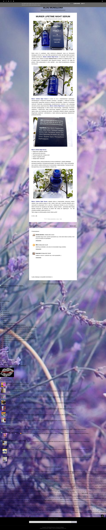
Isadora (54, 486)
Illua (24, 486)
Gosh (23, 484)
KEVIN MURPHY (47, 488)
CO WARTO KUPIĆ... (85, 478)
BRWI (81, 476)
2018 (3, 307)
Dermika (15, 481)
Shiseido (96, 505)
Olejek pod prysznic (56, 498)
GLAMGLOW (8, 484)
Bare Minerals (91, 473)
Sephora (75, 505)
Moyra (18, 496)
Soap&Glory (41, 507)
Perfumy (62, 500)
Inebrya (32, 486)
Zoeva (19, 513)
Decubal (91, 479)
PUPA (41, 503)
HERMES (71, 484)
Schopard (41, 505)
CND (79, 478)
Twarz (61, 218)
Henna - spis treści (7, 429)
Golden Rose (18, 484)
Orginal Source (84, 498)
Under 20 (30, 510)
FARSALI (44, 483)
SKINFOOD (28, 507)
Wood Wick (27, 512)
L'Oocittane (5, 491)
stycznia (5, 352)
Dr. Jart (50, 481)
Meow (70, 495)
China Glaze (47, 478)
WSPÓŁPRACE (34, 512)
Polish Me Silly (43, 502)
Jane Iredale (78, 486)
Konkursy (90, 488)
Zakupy (90, 512)
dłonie (33, 481)
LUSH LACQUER (21, 493)
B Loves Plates (69, 473)
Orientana (90, 498)
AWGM (63, 473)
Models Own (103, 495)
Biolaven (104, 474)
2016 (3, 354)
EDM (79, 481)
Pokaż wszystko (103, 465)
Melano (60, 495)
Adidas (39, 471)
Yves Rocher (75, 512)
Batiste (5, 474)
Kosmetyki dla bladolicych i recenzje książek (14, 440)
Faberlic (36, 483)
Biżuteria (20, 476)
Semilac (67, 505)
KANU (26, 488)
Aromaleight (7, 473)
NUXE (102, 496)
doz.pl (42, 481)
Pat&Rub (38, 500)
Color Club (3, 479)
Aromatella (13, 473)
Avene (57, 473)
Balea (73, 473)
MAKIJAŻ (80, 493)
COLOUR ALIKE (38, 479)
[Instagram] (13, 1)
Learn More (76, 3)
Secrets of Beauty (61, 505)
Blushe (35, 476)
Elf (86, 481)
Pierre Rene (2, 502)
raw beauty (55, 503)
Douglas (37, 481)
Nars (70, 496)
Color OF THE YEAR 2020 (21, 479)
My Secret (43, 496)
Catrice (24, 478)
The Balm (2, 508)
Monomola (5, 496)
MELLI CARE (65, 495)
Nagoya (51, 496)
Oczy (5, 498)
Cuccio (48, 479)
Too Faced (45, 508)
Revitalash (93, 503)
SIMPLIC (17, 507)
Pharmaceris (87, 500)
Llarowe (96, 491)
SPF (61, 507)
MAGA (50, 493)
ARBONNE (100, 471)
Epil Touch (95, 481)
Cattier (27, 478)
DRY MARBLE (62, 481)
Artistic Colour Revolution (28, 473)
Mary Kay (24, 495)
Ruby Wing (31, 505)
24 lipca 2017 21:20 (43, 244)
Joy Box (8, 488)
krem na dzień (86, 489)
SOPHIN (45, 507)
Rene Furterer (87, 503)
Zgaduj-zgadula (10, 513)
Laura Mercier (58, 491)
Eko (82, 481)
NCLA (88, 496)
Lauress (63, 491)
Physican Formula (94, 500)
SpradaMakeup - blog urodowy (11, 432)
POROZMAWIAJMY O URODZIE (85, 502)
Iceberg (7, 486)
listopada (5, 313)
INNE (47, 486)
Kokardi (82, 488)
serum (57, 218)
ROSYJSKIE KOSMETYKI (10, 505)
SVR (83, 507)
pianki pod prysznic (102, 500)
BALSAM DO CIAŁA (80, 473)
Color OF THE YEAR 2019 (11, 479)
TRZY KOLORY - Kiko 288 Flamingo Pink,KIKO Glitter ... (17, 332)
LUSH (15, 493)
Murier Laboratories (52, 218)
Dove (40, 481)
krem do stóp (80, 489)
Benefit (62, 474)
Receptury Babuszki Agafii (69, 503)
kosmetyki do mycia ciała (21, 489)
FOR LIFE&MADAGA (77, 483)
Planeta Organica (12, 502)
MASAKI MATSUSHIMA (31, 495)
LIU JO (93, 491)
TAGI (105, 507)
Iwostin (61, 486)
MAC (32, 493)
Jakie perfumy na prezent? (13, 449)
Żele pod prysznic (34, 513)
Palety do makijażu (7, 500)
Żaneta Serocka (40, 234)
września (5, 317)
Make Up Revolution (73, 493)
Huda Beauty (103, 484)
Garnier (93, 483)
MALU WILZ (91, 493)
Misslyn (95, 495)
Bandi (86, 473)
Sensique (71, 505)
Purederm (45, 503)
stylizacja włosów (74, 507)
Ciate (59, 478)
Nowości (92, 496)
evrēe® (30, 483)
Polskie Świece (57, 502)
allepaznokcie (62, 471)
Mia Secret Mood (75, 495)
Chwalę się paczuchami (12, 418)
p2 (105, 498)
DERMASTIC (10, 481)
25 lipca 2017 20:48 (46, 253)
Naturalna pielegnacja (77, 496)
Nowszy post (33, 226)
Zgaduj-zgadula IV (10, 413)
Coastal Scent (93, 478)
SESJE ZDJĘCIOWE (85, 505)
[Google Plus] (11, 1)
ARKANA (2, 473)
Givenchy (104, 483)
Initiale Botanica (42, 486)
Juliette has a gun (13, 488)
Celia (31, 478)
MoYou (15, 496)
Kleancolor (69, 488)
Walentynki (104, 510)
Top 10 (49, 508)
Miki (37, 244)
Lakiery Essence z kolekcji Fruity (14, 407)
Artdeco (18, 473)
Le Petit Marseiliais (70, 491)
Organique (78, 498)
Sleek (32, 507)
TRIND (81, 508)
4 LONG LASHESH (6, 471)
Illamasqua (21, 486)
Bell (47, 474)
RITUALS (2, 505)
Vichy (76, 510)
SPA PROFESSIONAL (55, 507)
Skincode (24, 507)
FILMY (64, 483)
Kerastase (42, 488)
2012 (3, 361)
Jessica (88, 486)
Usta (40, 510)
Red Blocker (77, 503)
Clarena (68, 478)
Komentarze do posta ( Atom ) (56, 283)
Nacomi (47, 496)
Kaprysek (38, 253)
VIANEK (73, 510)
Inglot (35, 486)
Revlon (97, 503)
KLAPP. (65, 488)
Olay (47, 498)
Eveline (17, 483)
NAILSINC (59, 496)
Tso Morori (100, 508)
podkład (27, 502)
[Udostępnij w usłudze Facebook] (36, 216)
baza (8, 474)
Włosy (22, 512)
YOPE (67, 512)
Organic (74, 498)
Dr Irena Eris (46, 481)
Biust (17, 476)
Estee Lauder (11, 483)
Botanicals (60, 476)
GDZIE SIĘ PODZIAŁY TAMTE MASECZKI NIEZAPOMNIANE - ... (19, 331)
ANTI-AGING (88, 471)
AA (27, 471)
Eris (102, 481)
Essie (6, 483)
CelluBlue (35, 478)
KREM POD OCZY (99, 489)
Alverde (70, 471)
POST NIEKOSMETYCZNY (7, 503)
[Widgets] (102, 516)
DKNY (31, 481)
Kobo (77, 488)
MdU (58, 495)
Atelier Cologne (43, 473)
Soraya (49, 507)
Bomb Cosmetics (47, 476)
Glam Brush (2, 484)
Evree (27, 483)
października (6, 315)
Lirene (90, 491)
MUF (28, 496)
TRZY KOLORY (87, 508)
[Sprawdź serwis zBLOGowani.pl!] (4, 378)
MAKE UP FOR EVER (64, 493)
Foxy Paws (89, 483)
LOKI (99, 491)
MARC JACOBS (15, 495)
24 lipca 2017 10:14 (49, 234)
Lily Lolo (84, 491)
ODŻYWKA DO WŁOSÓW (30, 498)
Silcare (102, 505)
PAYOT (41, 500)
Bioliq (1, 476)
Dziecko (66, 481)
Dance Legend (72, 479)
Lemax (76, 491)
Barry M (97, 473)
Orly (103, 498)
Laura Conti (52, 491)
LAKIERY (39, 491)
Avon (60, 473)
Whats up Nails (10, 512)
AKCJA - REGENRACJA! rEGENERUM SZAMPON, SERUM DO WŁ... (20, 327)
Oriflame (95, 498)
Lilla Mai (80, 491)
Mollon (1, 496)
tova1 (54, 18)
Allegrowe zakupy (10, 401)
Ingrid (38, 486)
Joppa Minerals (3, 488)
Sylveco (86, 507)
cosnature (45, 479)
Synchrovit (90, 507)
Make (53, 493)
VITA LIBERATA (98, 510)
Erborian (99, 481)
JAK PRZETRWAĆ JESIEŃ (69, 486)
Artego (21, 473)
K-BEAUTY (19, 488)
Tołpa (30, 508)
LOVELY (104, 491)
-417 (1, 471)
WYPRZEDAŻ (52, 512)
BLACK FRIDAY (25, 476)
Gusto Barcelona (41, 484)
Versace (69, 510)
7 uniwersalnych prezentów (16, 471)
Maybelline (54, 495)
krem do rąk (75, 489)
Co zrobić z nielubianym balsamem (14, 389)
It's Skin (58, 486)
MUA (21, 496)
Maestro (47, 493)
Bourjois (64, 476)
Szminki (99, 507)
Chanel (41, 478)
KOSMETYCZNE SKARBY (10, 489)
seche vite (55, 505)
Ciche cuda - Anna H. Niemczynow (15, 441)
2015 (3, 356)
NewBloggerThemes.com (61, 528)
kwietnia (5, 346)
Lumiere (12, 493)
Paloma (16, 500)
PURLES (48, 503)
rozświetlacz (24, 505)
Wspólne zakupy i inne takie (13, 395)
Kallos (23, 488)
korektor (94, 488)
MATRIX (45, 495)
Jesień (85, 486)
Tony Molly (39, 508)
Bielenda (84, 474)
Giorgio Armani (98, 483)
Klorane (74, 488)
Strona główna (53, 226)
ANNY (84, 471)
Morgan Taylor (11, 496)
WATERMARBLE (3, 512)
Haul (51, 484)
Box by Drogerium (72, 476)
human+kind (3, 486)
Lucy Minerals (3, 493)
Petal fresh (66, 500)
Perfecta (58, 500)
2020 (3, 304)
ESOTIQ (104, 481)
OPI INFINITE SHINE (67, 498)
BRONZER (78, 476)
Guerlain (35, 484)
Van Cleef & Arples (64, 510)
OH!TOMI (41, 498)
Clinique (76, 478)
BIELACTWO (79, 474)
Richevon (101, 503)
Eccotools (70, 481)
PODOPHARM (32, 502)
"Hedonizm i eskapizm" (9, 428)
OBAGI (1, 498)
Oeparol (37, 498)
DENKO (97, 479)
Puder (35, 503)
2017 (3, 309)
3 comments (59, 18)
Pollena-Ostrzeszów (50, 502)
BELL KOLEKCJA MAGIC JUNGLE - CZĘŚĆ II (14, 325)
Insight (49, 486)
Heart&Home (58, 484)
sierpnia (5, 319)
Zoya (22, 514)
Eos (92, 481)
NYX (105, 496)
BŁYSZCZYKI (40, 476)
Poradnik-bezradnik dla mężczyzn (72, 502)
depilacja (101, 479)
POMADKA (63, 502)
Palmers (12, 500)
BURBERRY (2, 478)
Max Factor (49, 495)
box (67, 476)
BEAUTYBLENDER (38, 474)
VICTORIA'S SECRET (82, 510)
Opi (61, 498)
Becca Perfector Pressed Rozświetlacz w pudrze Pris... (16, 340)
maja (4, 344)
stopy (70, 507)
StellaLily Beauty (7, 456)
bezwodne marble (73, 474)
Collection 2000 (99, 478)
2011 (3, 363)
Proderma (16, 503)
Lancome (44, 491)
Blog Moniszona (53, 7)
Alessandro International (54, 471)
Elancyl (84, 481)
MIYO (98, 495)
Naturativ (85, 496)
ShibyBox (91, 505)
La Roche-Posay (31, 491)
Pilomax (6, 502)
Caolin (20, 478)
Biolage (100, 474)
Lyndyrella (28, 493)
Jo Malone (92, 486)
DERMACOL (4, 481)
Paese (1, 500)
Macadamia (35, 493)
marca (4, 348)
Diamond (26, 481)
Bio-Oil (92, 474)
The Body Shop (8, 508)
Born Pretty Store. (54, 476)
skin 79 (20, 507)
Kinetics (57, 488)
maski (41, 495)
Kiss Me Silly (61, 488)
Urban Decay (35, 510)
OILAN (45, 498)
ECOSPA (76, 481)
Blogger (59, 467)
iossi (52, 486)
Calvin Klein (17, 478)
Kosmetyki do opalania (30, 489)
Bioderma (95, 474)
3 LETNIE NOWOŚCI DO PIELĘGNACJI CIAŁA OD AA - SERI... (18, 334)
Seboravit (51, 505)
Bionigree (8, 476)
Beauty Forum (21, 474)
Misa (91, 495)
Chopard (52, 478)
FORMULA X (84, 483)
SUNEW (80, 507)
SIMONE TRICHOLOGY (10, 507)
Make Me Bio (57, 493)
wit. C (19, 512)
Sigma (99, 505)
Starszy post (73, 226)
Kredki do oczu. (62, 489)
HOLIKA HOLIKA (80, 484)
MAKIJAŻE (85, 493)
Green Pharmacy (29, 484)
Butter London (8, 478)
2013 (3, 359)
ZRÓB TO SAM (27, 513)
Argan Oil (104, 471)
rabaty (51, 503)
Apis (92, 471)
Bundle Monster (103, 476)
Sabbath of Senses (7, 448)
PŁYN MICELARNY (20, 502)
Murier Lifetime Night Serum (53, 16)
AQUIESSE (95, 471)
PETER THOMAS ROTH (75, 500)
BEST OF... (66, 474)
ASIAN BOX (35, 473)
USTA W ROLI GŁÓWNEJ (48, 510)
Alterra (66, 471)
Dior (29, 481)
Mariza (20, 495)
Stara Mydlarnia (65, 507)
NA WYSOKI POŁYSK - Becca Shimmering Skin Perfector (17, 329)
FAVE (47, 483)
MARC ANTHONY (8, 495)
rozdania (18, 505)
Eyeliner (33, 483)
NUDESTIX (99, 496)
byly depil (13, 478)
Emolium (89, 481)
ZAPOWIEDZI (96, 512)
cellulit (38, 478)
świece (102, 507)
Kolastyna (86, 488)
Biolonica (4, 476)
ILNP (26, 486)
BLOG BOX (31, 476)
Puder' (38, 503)
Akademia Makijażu (44, 471)
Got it (83, 3)
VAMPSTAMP (57, 510)
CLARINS (72, 478)
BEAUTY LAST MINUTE (29, 474)
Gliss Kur (13, 484)
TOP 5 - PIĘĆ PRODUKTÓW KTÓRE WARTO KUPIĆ (61, 508)
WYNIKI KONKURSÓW (43, 512)
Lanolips (48, 491)
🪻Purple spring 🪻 (12, 433)
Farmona (40, 483)
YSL (70, 512)
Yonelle (64, 512)
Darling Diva (78, 479)
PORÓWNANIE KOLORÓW (99, 502)
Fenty (61, 483)
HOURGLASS (96, 484)
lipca (4, 321)
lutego (4, 350)
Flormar (67, 483)
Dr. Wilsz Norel (55, 481)
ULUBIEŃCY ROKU (10, 510)
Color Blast (104, 478)
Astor (38, 473)
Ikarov (10, 486)
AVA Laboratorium (52, 473)
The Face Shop (15, 508)
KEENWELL (37, 488)
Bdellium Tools (14, 474)
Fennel (58, 483)
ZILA (17, 513)
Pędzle (82, 500)
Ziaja (14, 514)
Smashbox (35, 507)
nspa (96, 496)
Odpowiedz (38, 240)
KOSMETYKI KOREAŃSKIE (40, 489)
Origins (100, 498)
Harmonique (47, 484)
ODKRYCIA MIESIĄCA (18, 498)
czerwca (5, 342)
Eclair (73, 481)
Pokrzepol (37, 502)
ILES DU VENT (15, 486)
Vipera (89, 510)
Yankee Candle (58, 512)
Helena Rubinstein (65, 484)
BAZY (10, 474)
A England (24, 471)
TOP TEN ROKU (76, 508)
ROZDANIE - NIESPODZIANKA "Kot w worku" (17, 383)
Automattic (46, 528)
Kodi (79, 488)
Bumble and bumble (87, 476)
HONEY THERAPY (88, 484)
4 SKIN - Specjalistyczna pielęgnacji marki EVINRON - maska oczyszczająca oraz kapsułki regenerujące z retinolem (34, 457)
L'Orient (26, 491)
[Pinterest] (8, 1)
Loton (101, 491)
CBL (29, 478)
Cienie (62, 478)
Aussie (47, 473)
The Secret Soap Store (24, 508)
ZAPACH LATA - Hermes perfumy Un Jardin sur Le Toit (16, 336)
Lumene (8, 493)
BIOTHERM (13, 476)
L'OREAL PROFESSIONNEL (17, 491)
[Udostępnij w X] (35, 216)
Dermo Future (21, 481)
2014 (3, 358)
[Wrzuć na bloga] (33, 216)
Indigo (29, 486)
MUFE (31, 496)
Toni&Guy (33, 508)
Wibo (16, 512)
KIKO (53, 488)
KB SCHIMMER (31, 488)
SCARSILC (36, 505)
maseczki (38, 495)
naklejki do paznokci (65, 496)
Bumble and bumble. (95, 476)
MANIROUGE (97, 493)
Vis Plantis (93, 510)
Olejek (50, 498)
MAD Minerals (41, 493)
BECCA (44, 474)
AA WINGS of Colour (32, 471)
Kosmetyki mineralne (52, 490)
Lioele (87, 491)
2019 (3, 305)
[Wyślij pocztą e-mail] (32, 216)
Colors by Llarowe (30, 479)
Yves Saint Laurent (83, 512)
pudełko (32, 503)
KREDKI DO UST (69, 489)
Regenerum (82, 503)
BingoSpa (89, 474)
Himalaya (75, 484)
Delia (94, 479)
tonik (36, 508)
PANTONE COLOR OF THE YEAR (27, 500)
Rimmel (104, 503)
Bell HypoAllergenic (52, 474)
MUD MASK (25, 496)
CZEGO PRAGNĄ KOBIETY (63, 479)
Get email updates (53, 519)
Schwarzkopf (46, 505)
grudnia (5, 311)
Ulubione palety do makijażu (21, 510)
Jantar (82, 486)
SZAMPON (95, 507)
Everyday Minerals (22, 483)
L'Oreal (9, 491)
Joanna (97, 486)
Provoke (28, 503)
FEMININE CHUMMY (53, 483)
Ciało (56, 478)
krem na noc (92, 489)
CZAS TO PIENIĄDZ (54, 479)
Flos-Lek (71, 483)
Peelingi (54, 500)
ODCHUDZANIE (10, 498)
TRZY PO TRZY (94, 508)
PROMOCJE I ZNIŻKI (22, 503)
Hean (53, 484)
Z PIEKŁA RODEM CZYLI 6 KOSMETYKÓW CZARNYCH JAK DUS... (20, 338)
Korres (97, 488)
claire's (65, 478)
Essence (2, 483)
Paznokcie (48, 500)
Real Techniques (61, 503)
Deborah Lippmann (85, 479)
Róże (28, 505)
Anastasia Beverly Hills (77, 471)
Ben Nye (59, 474)
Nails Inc (55, 496)
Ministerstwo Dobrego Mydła (84, 495)
